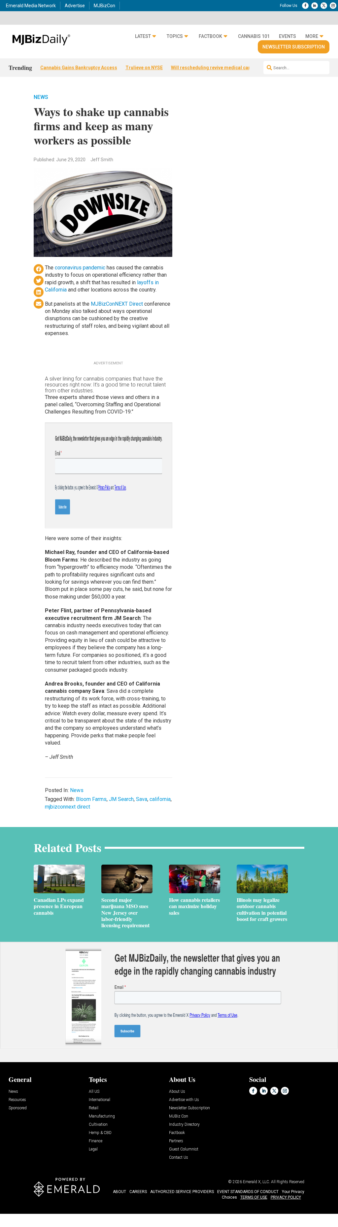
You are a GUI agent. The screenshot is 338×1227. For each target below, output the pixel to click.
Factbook (210, 36)
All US (94, 1091)
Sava (141, 799)
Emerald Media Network (31, 5)
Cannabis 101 (254, 36)
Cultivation (98, 1124)
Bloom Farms (91, 799)
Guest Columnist (183, 1149)
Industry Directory (184, 1124)
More (311, 36)
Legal (93, 1149)
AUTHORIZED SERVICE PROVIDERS (182, 1191)
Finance (95, 1141)
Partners (176, 1141)
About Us (177, 1091)
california (160, 799)
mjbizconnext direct (67, 807)
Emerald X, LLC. (256, 1182)
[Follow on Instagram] (333, 5)
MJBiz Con (178, 1116)
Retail (93, 1108)
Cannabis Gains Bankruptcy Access (78, 67)
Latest (143, 36)
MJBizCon (104, 5)
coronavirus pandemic (80, 267)
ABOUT (119, 1191)
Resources (17, 1100)
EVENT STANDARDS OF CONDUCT (248, 1191)
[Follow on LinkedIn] (314, 5)
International (99, 1100)
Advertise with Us (184, 1100)
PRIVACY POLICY (286, 1197)
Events (287, 36)
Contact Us (178, 1157)
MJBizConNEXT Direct (117, 304)
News (41, 97)
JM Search (121, 799)
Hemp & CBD (100, 1133)
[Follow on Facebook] (305, 5)
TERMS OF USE (253, 1197)
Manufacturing (102, 1116)
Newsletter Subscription (293, 46)
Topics (175, 36)
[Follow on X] (324, 5)
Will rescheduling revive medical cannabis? (218, 67)
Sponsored (18, 1108)
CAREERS (138, 1191)
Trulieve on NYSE (144, 67)
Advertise (75, 5)
